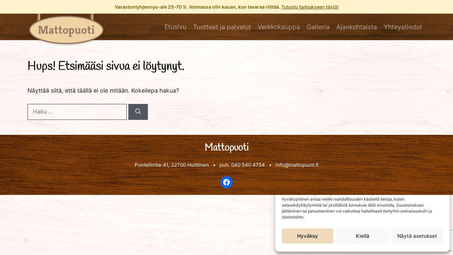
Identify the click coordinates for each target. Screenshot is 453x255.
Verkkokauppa (279, 27)
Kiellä (362, 236)
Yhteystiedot (403, 27)
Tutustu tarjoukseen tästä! (310, 7)
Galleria (318, 27)
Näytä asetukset (417, 236)
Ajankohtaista (356, 27)
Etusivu (175, 27)
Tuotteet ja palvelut (222, 27)
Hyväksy (307, 236)
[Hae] (138, 112)
